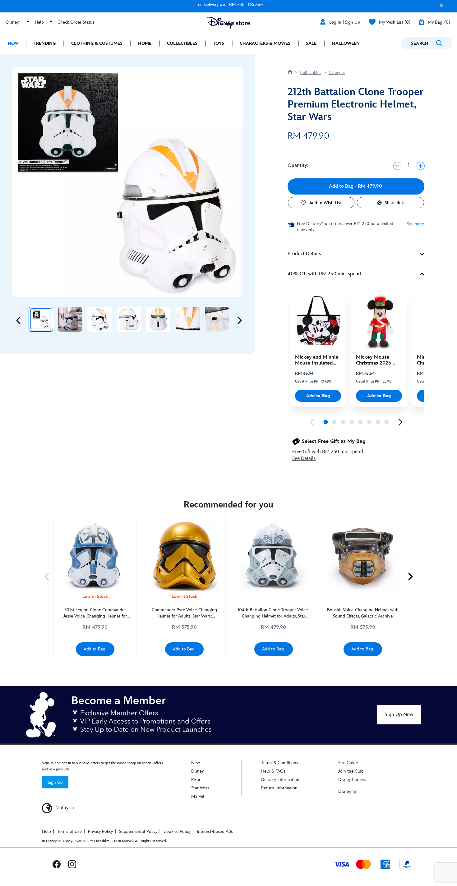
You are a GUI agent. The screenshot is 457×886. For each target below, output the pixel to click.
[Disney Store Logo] (228, 23)
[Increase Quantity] (420, 166)
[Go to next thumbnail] (239, 320)
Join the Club (351, 771)
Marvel (197, 796)
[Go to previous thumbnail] (18, 320)
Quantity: (298, 165)
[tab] (356, 254)
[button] (440, 7)
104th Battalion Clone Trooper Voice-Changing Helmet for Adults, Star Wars (273, 613)
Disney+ (13, 22)
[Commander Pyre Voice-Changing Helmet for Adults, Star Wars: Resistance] (184, 555)
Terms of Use (69, 831)
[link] (311, 422)
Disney (197, 771)
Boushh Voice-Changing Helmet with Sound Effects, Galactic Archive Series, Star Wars (363, 613)
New (195, 762)
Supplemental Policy (138, 831)
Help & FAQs (273, 771)
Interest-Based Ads (215, 831)
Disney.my (347, 791)
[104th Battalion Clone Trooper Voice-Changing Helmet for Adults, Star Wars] (273, 555)
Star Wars (200, 788)
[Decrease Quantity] (397, 166)
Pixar (196, 779)
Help (39, 22)
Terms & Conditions (279, 762)
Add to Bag (318, 395)
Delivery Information (280, 779)
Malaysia (64, 808)
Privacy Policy (100, 831)
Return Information (279, 788)
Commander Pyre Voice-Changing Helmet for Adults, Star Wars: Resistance (184, 613)
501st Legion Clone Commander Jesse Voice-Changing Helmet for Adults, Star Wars (95, 613)
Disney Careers (352, 779)
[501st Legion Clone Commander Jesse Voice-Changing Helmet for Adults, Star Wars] (95, 555)
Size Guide (348, 762)
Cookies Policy (177, 831)
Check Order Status (76, 22)
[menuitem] (13, 43)
